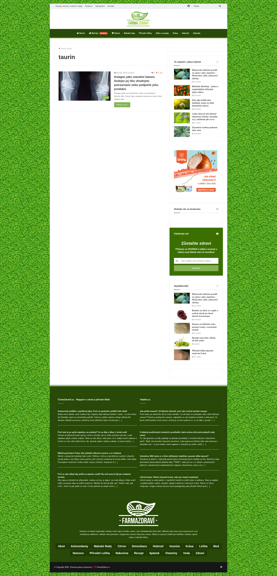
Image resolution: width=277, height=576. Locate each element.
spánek (154, 553)
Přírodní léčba (145, 33)
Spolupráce (100, 6)
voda (186, 553)
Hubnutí (185, 33)
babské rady (103, 546)
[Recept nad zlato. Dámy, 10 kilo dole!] (182, 342)
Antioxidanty (79, 546)
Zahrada (196, 33)
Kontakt (111, 6)
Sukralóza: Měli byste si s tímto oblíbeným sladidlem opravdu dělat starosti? (174, 456)
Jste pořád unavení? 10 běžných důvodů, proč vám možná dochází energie (173, 411)
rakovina (122, 553)
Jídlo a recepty (162, 33)
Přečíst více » (122, 105)
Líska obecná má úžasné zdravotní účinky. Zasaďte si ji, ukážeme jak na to (205, 117)
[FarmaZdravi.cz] (138, 19)
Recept (139, 553)
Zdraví (117, 33)
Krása (175, 33)
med (216, 546)
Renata (119, 73)
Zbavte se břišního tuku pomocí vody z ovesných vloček (204, 327)
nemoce (78, 553)
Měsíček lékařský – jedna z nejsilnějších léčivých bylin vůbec (205, 89)
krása (189, 546)
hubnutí (158, 546)
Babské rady (129, 33)
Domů (82, 33)
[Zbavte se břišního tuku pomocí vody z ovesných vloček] (182, 328)
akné (61, 546)
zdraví (200, 553)
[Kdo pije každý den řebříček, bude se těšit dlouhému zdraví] (182, 104)
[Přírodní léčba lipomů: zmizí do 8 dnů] (182, 354)
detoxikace (139, 546)
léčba (203, 546)
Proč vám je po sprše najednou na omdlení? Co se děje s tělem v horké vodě (92, 432)
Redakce (88, 6)
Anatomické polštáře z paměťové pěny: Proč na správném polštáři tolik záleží (92, 411)
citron (122, 546)
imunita (174, 546)
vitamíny (171, 553)
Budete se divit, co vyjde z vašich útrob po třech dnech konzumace (205, 313)
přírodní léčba (100, 553)
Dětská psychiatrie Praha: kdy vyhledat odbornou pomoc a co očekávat (89, 453)
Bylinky (99, 33)
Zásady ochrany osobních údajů (69, 6)
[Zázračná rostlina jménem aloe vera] (182, 131)
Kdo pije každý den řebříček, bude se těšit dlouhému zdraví (203, 103)
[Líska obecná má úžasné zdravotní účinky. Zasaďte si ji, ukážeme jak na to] (182, 117)
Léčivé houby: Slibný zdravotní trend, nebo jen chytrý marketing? (169, 477)
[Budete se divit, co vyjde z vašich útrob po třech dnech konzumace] (182, 314)
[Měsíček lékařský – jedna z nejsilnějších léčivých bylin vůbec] (182, 90)
